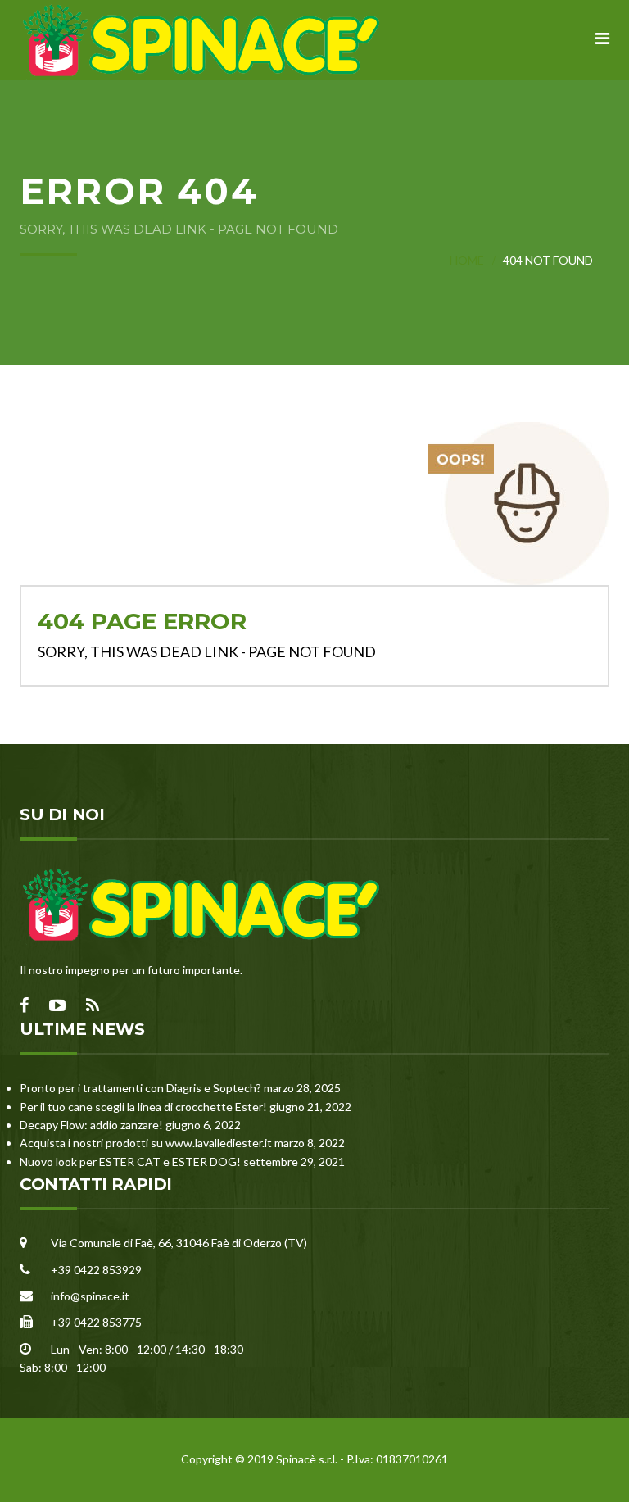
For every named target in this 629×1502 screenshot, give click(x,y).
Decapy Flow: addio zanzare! (91, 1125)
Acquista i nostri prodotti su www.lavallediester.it (146, 1143)
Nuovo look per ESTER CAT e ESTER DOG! (130, 1161)
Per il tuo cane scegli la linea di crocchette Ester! (143, 1107)
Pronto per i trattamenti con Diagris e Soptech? (140, 1088)
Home (467, 260)
